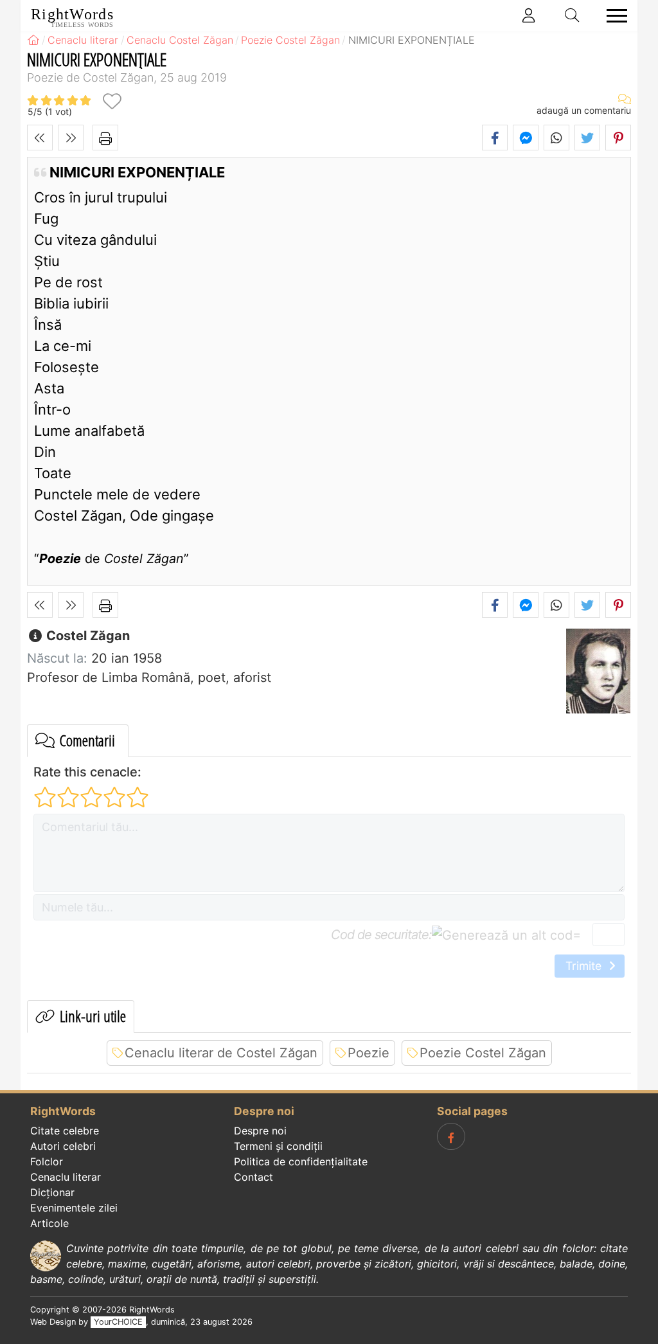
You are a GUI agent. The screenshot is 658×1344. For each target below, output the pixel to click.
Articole (49, 1223)
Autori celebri (63, 1146)
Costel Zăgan (86, 635)
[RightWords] (33, 39)
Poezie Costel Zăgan (483, 1053)
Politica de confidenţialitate (301, 1161)
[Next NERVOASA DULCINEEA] (71, 137)
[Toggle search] (572, 15)
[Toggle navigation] (613, 15)
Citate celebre (64, 1130)
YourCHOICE (118, 1322)
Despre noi (260, 1130)
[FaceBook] (451, 1136)
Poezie (368, 1053)
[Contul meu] (529, 15)
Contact (253, 1176)
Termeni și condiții (278, 1146)
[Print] (105, 137)
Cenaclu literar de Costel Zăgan (221, 1053)
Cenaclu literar (65, 1176)
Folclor (46, 1161)
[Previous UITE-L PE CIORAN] (40, 137)
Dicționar (52, 1192)
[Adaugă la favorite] (112, 101)
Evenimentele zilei (74, 1207)
